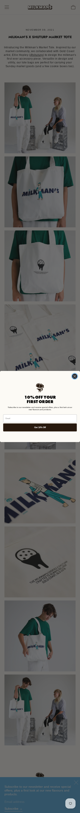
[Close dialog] (74, 376)
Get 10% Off (40, 427)
